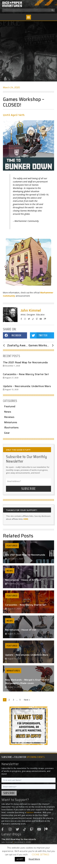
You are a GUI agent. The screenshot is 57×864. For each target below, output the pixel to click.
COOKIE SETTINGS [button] (40, 854)
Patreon (30, 812)
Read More (34, 859)
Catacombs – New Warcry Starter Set (26, 374)
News (7, 412)
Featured (9, 406)
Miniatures (10, 422)
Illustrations (11, 427)
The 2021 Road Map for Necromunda (25, 362)
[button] (28, 17)
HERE (25, 519)
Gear (7, 433)
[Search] (52, 10)
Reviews (9, 417)
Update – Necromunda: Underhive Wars (27, 386)
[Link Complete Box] (28, 551)
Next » (27, 699)
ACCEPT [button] (20, 859)
